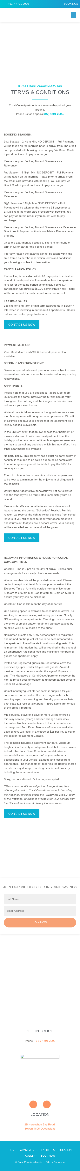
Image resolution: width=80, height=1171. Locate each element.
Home (12, 1150)
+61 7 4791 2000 (44, 1040)
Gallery (31, 1155)
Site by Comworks (55, 1162)
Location (65, 1150)
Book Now (48, 1155)
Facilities (48, 1150)
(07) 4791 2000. (54, 113)
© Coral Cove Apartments (28, 1162)
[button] (73, 15)
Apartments (28, 1150)
